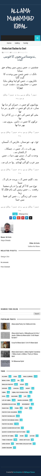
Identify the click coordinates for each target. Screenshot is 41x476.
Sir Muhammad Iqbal (18, 361)
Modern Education (9, 404)
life (25, 396)
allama (4, 376)
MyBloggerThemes (29, 472)
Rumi (22, 436)
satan (32, 436)
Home (9, 43)
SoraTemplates (17, 472)
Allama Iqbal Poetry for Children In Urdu (23, 324)
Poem (17, 408)
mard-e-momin (23, 400)
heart (28, 388)
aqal (15, 376)
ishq (3, 396)
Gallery (17, 43)
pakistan (5, 408)
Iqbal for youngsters (20, 392)
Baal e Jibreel (28, 376)
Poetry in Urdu (7, 424)
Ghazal (16, 388)
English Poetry (7, 384)
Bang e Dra (23, 52)
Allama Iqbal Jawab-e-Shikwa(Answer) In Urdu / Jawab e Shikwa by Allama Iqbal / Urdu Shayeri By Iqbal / (26, 335)
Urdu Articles (24, 440)
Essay (22, 384)
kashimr (14, 396)
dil (19, 380)
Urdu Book (6, 444)
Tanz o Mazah (7, 440)
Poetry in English (8, 416)
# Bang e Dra (23, 214)
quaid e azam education (11, 428)
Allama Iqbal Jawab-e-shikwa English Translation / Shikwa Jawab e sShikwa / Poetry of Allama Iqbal (26, 353)
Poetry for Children (9, 412)
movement (26, 404)
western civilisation (23, 444)
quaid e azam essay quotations (13, 432)
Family (25, 43)
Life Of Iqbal (6, 400)
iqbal (4, 392)
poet (26, 408)
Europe (4, 388)
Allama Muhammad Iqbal (20, 18)
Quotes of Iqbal (8, 436)
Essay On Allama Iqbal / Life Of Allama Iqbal (25, 342)
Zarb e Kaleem (7, 448)
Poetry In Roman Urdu (10, 420)
